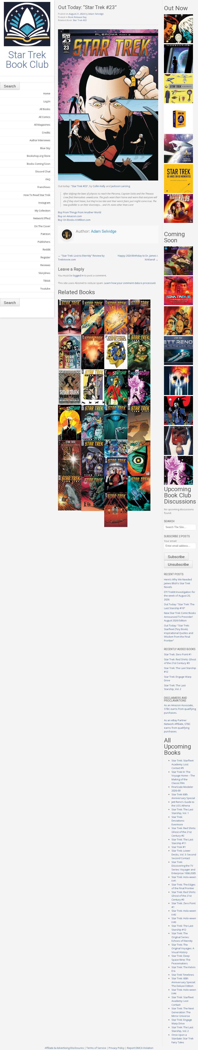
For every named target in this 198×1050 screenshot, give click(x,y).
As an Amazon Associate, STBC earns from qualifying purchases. (180, 708)
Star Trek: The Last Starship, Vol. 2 (175, 687)
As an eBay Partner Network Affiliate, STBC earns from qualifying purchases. (177, 725)
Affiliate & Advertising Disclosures (64, 1048)
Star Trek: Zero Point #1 (177, 654)
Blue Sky (45, 148)
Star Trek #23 (80, 20)
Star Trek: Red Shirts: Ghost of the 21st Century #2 (184, 831)
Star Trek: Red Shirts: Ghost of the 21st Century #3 (180, 661)
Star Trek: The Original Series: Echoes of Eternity (182, 937)
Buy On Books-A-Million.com (74, 220)
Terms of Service (96, 1048)
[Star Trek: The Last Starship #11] (178, 484)
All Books (45, 109)
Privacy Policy (117, 1048)
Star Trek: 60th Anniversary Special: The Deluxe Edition (183, 982)
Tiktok (46, 280)
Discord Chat (42, 171)
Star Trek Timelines (183, 974)
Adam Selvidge (96, 13)
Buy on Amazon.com (70, 216)
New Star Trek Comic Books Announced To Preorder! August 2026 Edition (180, 616)
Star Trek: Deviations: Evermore (178, 820)
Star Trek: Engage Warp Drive (182, 1021)
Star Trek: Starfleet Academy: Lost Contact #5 (183, 764)
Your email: (170, 541)
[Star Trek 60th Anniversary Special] (178, 334)
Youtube (45, 288)
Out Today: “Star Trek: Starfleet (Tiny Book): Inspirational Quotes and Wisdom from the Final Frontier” (178, 633)
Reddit (46, 249)
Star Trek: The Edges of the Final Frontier (183, 886)
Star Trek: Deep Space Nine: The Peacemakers (181, 959)
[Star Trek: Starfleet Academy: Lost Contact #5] (178, 274)
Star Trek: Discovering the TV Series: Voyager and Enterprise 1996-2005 (184, 867)
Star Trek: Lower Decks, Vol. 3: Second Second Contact (184, 854)
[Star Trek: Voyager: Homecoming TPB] (178, 72)
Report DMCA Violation (140, 1048)
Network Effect (41, 218)
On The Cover (42, 226)
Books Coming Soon (38, 163)
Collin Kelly (99, 186)
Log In (47, 101)
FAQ (48, 179)
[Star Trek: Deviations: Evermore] (178, 424)
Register (45, 257)
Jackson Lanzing (120, 186)
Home (46, 93)
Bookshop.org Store (38, 156)
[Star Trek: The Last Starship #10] (178, 42)
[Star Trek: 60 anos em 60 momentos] (178, 192)
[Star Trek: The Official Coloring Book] (178, 162)
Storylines (44, 273)
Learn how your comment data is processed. (130, 283)
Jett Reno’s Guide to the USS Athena (183, 803)
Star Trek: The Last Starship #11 (182, 841)
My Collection (42, 210)
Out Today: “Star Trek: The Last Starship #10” (179, 606)
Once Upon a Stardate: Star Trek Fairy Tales (183, 1038)
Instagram (44, 202)
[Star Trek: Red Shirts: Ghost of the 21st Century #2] (178, 454)
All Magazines (42, 124)
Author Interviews (40, 140)
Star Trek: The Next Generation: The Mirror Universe (183, 1012)
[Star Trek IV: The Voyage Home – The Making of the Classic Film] (178, 304)
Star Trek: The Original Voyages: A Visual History (183, 948)
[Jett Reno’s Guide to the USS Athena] (178, 364)
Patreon (45, 234)
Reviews (45, 265)
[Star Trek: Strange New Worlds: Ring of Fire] (178, 222)
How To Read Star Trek (37, 195)
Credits (46, 132)
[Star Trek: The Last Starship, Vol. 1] (178, 394)
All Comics (44, 117)
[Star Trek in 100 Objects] (178, 102)
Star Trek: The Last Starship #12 (182, 927)
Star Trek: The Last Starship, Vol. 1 (182, 811)
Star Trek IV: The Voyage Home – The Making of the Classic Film (183, 777)
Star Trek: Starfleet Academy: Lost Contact (183, 1000)
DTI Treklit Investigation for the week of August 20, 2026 (179, 595)
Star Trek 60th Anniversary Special (183, 796)
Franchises (44, 187)
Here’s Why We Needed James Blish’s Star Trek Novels (178, 583)
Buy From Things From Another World (79, 212)
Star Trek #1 (179, 847)
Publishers (44, 241)
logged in (78, 275)
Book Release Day (77, 17)
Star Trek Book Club (27, 59)
